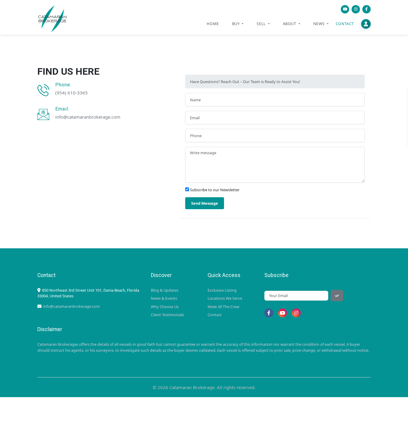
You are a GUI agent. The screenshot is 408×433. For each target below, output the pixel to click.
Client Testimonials (167, 314)
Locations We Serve (225, 298)
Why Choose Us (165, 306)
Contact (345, 23)
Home (213, 23)
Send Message (204, 203)
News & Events (164, 298)
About (290, 23)
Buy (236, 23)
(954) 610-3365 (71, 93)
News (319, 23)
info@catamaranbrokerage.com (87, 117)
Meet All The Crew (223, 306)
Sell (262, 23)
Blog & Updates (164, 290)
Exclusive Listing (222, 290)
